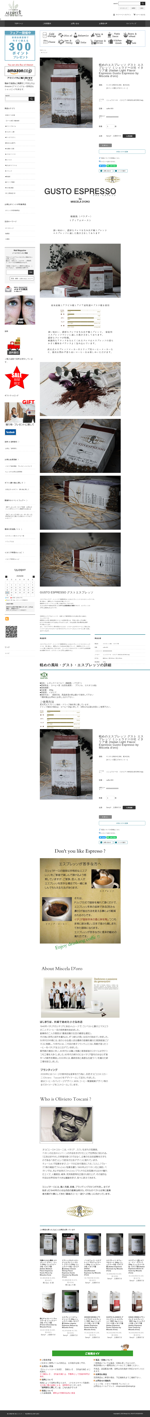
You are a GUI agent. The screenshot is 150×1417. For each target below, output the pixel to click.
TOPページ (19, 23)
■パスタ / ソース (10, 154)
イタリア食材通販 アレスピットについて (18, 466)
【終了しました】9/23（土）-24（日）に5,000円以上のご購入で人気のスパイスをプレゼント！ (18, 516)
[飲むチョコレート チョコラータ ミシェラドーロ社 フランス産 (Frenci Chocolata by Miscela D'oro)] (48, 1302)
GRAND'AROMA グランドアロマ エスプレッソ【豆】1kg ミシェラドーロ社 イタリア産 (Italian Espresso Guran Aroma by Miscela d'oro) (92, 1323)
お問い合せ (75, 23)
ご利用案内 (47, 23)
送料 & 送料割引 (11, 442)
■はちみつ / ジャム (11, 165)
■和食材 (7, 176)
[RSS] (7, 619)
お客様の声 (103, 23)
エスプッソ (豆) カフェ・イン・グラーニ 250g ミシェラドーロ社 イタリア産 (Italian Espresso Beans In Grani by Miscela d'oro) (136, 1267)
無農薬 (133, 8)
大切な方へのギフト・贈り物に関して (17, 489)
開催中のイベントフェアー (15, 500)
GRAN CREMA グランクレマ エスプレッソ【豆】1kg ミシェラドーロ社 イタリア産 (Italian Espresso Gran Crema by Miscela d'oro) (136, 1323)
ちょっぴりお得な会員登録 (13, 472)
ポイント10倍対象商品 (12, 210)
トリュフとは (9, 541)
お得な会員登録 (11, 459)
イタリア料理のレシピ (13, 552)
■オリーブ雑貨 (10, 182)
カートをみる (140, 15)
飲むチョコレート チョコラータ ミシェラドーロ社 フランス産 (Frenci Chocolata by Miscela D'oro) (48, 1323)
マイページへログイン (123, 15)
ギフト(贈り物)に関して (14, 483)
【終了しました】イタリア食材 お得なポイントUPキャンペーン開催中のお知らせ (18, 508)
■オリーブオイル (10, 126)
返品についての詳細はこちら (110, 158)
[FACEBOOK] (10, 435)
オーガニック (123, 8)
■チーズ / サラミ (10, 137)
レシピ (7, 653)
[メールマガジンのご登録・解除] (16, 292)
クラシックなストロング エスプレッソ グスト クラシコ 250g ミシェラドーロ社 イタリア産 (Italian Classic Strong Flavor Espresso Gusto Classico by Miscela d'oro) (70, 1269)
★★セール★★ (10, 115)
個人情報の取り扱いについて (14, 1413)
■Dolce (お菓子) (10, 143)
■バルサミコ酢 (10, 132)
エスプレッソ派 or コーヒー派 (14, 536)
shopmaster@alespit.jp (125, 1386)
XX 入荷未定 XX (10, 193)
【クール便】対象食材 (12, 121)
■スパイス (8, 160)
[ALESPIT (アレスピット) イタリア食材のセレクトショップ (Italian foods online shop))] (13, 16)
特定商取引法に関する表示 (32, 1413)
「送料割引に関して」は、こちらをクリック (58, 1387)
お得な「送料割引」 (11, 448)
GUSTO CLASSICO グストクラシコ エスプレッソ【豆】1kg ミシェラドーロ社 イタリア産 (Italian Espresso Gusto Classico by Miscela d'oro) (114, 1323)
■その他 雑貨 (9, 188)
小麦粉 (141, 8)
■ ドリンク (44, 52)
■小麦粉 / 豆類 (9, 148)
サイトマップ (131, 23)
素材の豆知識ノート (12, 529)
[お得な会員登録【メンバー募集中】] (20, 60)
